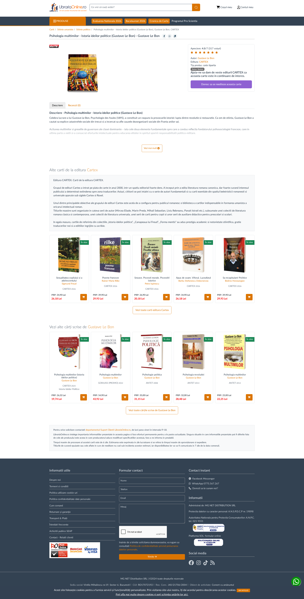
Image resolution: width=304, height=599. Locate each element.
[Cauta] (196, 7)
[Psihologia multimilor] (110, 352)
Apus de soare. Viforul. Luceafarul (193, 278)
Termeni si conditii (58, 486)
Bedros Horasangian (235, 281)
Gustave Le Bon (149, 36)
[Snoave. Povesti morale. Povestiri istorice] (152, 255)
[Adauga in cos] (83, 297)
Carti (51, 30)
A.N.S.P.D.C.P (235, 511)
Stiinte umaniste (65, 30)
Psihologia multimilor (110, 375)
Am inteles (243, 590)
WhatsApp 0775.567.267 (205, 483)
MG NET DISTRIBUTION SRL (220, 505)
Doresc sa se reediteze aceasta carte (221, 84)
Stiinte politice (83, 30)
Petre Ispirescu (152, 284)
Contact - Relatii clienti (61, 537)
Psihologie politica (152, 375)
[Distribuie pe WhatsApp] (169, 36)
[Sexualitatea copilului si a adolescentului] (69, 255)
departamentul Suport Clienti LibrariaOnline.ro (108, 430)
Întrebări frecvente (58, 525)
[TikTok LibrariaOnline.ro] (205, 563)
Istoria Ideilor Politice (69, 389)
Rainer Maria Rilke (110, 281)
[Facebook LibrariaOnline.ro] (191, 563)
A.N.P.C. (250, 518)
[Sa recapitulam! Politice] (235, 255)
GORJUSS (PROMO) (108, 383)
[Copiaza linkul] (175, 36)
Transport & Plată (58, 518)
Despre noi (55, 480)
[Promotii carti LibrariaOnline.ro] (198, 563)
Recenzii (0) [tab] (74, 105)
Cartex (92, 170)
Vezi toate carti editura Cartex (152, 310)
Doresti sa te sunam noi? (205, 488)
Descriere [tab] (57, 105)
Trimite (151, 557)
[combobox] (140, 7)
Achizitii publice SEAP (60, 531)
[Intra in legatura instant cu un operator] (296, 581)
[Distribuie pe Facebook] (164, 36)
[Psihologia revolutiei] (193, 352)
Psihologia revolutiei (193, 375)
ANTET (149, 383)
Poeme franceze (110, 278)
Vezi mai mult (150, 148)
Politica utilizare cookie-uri (63, 493)
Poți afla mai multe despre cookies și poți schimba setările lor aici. (152, 594)
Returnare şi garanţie (60, 512)
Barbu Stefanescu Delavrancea (193, 281)
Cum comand (56, 506)
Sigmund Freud (69, 284)
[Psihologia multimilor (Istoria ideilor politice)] (69, 352)
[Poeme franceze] (110, 255)
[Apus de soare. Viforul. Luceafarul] (193, 255)
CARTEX (203, 62)
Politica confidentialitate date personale (69, 499)
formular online (213, 536)
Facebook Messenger (203, 479)
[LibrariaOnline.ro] (68, 7)
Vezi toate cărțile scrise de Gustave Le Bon (152, 410)
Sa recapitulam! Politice (235, 278)
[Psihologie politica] (152, 352)
